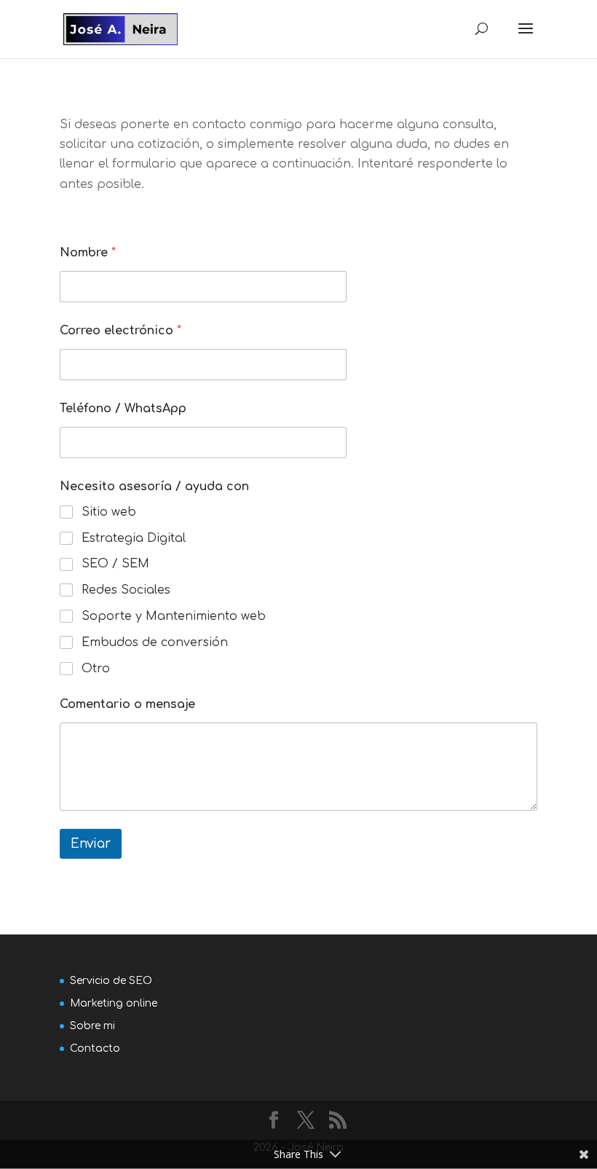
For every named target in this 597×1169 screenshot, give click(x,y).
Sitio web (109, 512)
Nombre (88, 252)
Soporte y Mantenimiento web (174, 616)
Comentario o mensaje (127, 704)
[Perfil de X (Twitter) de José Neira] (306, 1121)
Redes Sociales (126, 590)
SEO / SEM (115, 563)
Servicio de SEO (111, 980)
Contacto (95, 1048)
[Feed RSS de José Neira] (338, 1121)
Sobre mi (92, 1025)
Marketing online (113, 1003)
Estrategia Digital (134, 538)
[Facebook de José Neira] (273, 1121)
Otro (96, 668)
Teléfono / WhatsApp (123, 408)
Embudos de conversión (155, 642)
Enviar (91, 844)
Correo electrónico (120, 330)
